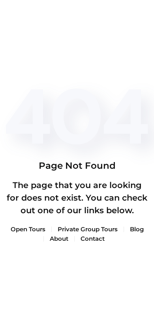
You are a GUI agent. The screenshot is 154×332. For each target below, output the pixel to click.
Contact (93, 238)
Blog (137, 229)
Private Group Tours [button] (88, 229)
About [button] (59, 238)
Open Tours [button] (28, 229)
